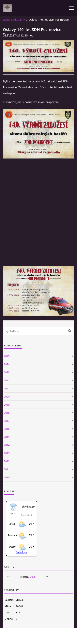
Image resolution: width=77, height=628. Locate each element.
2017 (6, 421)
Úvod (6, 19)
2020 (6, 396)
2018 (6, 412)
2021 (6, 388)
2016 (6, 429)
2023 (6, 372)
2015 (6, 437)
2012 (6, 461)
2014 (6, 445)
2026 (33, 577)
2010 (6, 477)
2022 (6, 380)
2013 (6, 453)
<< (8, 577)
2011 (6, 469)
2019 (6, 404)
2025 (6, 356)
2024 (6, 364)
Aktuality (19, 19)
